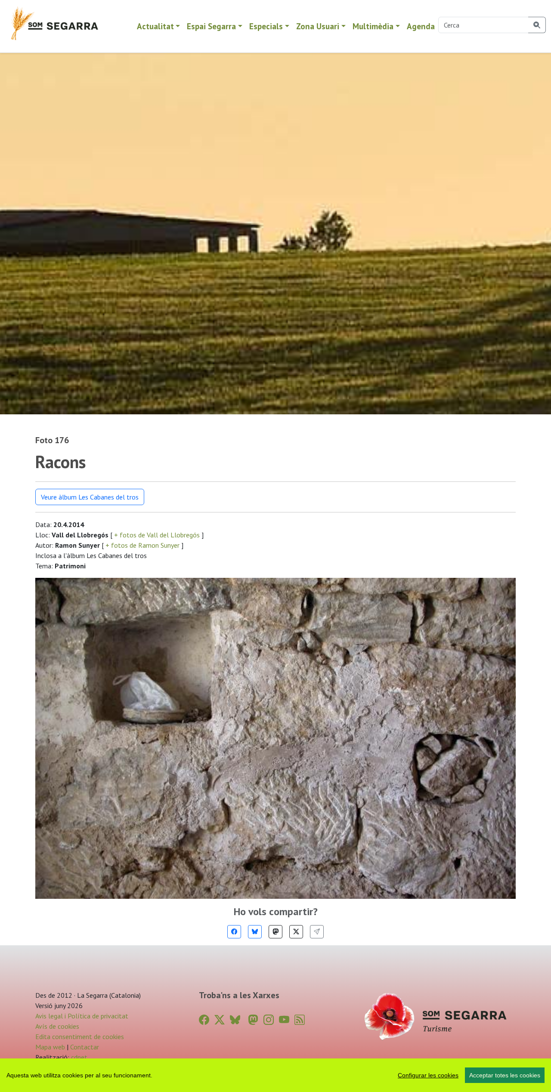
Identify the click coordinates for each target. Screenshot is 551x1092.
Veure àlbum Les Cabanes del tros (90, 497)
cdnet (78, 1057)
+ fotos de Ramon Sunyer (142, 545)
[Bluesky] (255, 931)
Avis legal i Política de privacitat (81, 1016)
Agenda (421, 26)
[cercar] (537, 25)
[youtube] (284, 1020)
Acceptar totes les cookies (504, 1075)
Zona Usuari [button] (317, 26)
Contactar (84, 1047)
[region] (275, 1075)
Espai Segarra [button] (211, 26)
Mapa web (50, 1047)
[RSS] (299, 1020)
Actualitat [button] (155, 26)
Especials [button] (266, 26)
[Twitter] (296, 931)
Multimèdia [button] (373, 26)
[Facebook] (234, 931)
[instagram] (268, 1020)
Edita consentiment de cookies (79, 1036)
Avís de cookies (57, 1026)
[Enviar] (317, 931)
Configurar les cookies (428, 1075)
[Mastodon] (275, 931)
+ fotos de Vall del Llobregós (156, 535)
